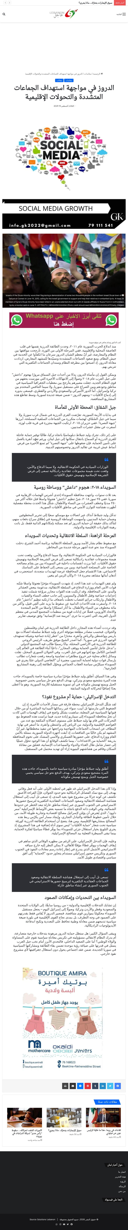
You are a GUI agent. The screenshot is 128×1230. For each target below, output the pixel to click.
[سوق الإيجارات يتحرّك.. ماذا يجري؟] (64, 1117)
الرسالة (122, 1186)
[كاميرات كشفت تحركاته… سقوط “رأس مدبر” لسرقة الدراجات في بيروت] (24, 1117)
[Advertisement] (64, 47)
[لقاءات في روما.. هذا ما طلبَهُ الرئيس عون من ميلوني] (103, 1117)
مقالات (59, 80)
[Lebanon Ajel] (64, 14)
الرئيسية (97, 73)
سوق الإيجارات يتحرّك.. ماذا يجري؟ (64, 1130)
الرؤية (123, 1181)
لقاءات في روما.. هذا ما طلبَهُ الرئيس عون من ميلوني (104, 1131)
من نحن (122, 1191)
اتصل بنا (122, 1172)
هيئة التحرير (120, 1176)
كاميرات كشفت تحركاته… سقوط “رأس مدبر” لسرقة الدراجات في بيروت (27, 1133)
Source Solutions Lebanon (42, 1219)
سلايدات (87, 73)
